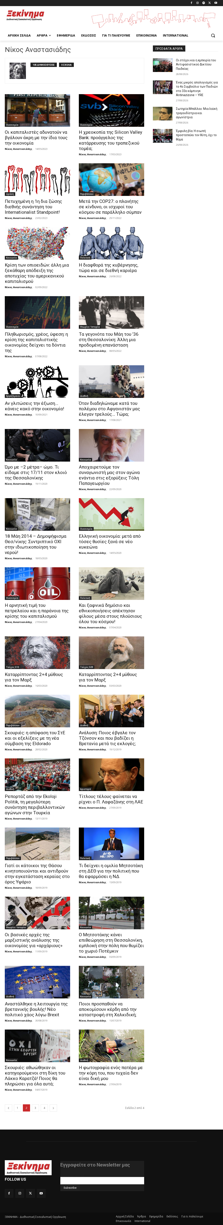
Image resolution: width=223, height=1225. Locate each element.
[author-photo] (20, 71)
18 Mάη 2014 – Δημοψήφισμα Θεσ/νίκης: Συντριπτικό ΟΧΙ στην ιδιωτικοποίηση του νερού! (35, 544)
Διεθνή (84, 395)
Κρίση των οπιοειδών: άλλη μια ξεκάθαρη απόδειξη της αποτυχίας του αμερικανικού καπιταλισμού (37, 273)
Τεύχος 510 (12, 667)
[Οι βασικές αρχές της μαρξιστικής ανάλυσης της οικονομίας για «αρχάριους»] (37, 913)
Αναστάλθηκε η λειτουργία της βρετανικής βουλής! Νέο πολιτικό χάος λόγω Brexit (36, 1009)
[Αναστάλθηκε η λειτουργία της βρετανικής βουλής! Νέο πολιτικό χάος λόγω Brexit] (37, 982)
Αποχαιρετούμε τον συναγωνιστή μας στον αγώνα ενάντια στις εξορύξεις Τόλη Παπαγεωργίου (109, 475)
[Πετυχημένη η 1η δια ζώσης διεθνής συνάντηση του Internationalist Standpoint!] (37, 179)
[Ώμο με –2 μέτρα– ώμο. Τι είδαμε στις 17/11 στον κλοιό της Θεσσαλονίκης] (37, 445)
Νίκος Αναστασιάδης (18, 148)
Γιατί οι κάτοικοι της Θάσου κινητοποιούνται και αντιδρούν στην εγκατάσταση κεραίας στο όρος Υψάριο (37, 874)
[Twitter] (209, 3)
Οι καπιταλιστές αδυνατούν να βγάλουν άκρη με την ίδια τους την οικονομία (36, 138)
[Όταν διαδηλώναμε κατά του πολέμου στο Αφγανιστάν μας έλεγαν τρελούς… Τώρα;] (111, 381)
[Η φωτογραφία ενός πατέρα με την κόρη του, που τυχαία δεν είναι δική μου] (111, 1046)
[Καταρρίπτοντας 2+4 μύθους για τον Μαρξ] (37, 652)
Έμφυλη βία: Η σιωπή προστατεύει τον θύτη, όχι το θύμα (196, 135)
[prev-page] (8, 1108)
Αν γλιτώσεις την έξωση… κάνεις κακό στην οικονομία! (34, 406)
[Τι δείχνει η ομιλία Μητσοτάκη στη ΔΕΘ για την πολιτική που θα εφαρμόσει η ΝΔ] (111, 844)
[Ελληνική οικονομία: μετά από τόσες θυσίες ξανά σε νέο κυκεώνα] (111, 514)
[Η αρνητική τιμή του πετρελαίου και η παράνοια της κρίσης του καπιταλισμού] (37, 583)
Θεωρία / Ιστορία (90, 326)
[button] (213, 35)
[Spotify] (203, 3)
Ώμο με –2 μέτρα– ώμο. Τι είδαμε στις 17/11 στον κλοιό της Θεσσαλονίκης (36, 472)
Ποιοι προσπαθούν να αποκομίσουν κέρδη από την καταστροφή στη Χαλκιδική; (108, 1009)
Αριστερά (85, 789)
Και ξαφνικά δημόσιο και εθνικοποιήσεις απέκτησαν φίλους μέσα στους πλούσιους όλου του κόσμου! (110, 613)
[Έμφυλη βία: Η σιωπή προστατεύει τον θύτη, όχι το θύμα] (162, 136)
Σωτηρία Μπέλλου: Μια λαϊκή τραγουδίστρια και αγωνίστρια (196, 113)
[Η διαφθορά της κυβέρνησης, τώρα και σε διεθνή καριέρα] (111, 243)
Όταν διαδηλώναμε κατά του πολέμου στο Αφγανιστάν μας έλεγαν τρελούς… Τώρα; (109, 409)
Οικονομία (12, 124)
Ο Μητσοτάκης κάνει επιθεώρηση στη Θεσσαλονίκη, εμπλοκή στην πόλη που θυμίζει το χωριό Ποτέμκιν (111, 943)
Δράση (10, 193)
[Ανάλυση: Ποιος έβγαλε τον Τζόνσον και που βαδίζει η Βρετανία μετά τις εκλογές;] (111, 711)
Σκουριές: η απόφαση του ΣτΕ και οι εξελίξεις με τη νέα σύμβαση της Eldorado (35, 738)
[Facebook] (191, 3)
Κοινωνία (11, 257)
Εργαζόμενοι (13, 395)
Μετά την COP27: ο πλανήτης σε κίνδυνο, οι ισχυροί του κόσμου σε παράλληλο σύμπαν (110, 207)
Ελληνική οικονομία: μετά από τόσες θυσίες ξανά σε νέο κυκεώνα (110, 542)
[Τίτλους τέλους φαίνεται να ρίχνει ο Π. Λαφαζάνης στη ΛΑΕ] (111, 774)
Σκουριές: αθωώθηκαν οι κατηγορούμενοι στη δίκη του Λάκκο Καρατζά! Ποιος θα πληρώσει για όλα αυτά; (35, 1075)
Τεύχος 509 (86, 667)
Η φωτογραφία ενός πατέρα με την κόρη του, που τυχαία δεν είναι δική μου (111, 1073)
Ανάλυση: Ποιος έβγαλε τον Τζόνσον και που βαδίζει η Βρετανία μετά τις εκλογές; (107, 738)
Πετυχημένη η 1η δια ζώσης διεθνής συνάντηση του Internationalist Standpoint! (33, 207)
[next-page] (53, 1108)
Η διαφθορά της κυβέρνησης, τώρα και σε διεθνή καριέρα (108, 267)
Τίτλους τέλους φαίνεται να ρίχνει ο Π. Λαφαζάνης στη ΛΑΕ (111, 799)
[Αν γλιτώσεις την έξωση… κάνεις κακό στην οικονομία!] (37, 381)
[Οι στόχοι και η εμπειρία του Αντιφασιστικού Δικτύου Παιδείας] (162, 65)
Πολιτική (85, 257)
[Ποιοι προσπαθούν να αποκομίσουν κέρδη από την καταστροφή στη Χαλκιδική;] (111, 982)
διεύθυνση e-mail (72, 1175)
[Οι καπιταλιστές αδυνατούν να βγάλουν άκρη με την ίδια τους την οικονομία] (37, 110)
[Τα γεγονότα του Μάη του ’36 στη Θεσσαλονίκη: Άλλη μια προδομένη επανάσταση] (111, 312)
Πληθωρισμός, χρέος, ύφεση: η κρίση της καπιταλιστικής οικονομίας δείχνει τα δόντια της (36, 342)
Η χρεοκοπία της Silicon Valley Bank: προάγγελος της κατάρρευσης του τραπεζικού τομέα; (110, 140)
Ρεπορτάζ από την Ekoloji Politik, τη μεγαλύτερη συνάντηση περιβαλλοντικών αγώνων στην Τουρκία (35, 804)
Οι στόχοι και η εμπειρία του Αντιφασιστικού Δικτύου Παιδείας (196, 64)
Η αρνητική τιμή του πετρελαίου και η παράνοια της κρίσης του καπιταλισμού (37, 611)
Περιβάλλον (87, 193)
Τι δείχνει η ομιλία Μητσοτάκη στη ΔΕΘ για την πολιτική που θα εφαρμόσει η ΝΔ (111, 871)
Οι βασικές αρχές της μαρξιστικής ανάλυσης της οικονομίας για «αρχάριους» (34, 940)
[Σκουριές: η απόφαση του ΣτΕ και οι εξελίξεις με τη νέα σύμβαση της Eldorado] (37, 711)
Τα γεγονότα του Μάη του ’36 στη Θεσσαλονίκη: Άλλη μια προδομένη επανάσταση (109, 340)
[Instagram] (197, 3)
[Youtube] (215, 3)
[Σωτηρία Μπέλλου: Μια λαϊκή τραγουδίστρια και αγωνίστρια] (162, 113)
